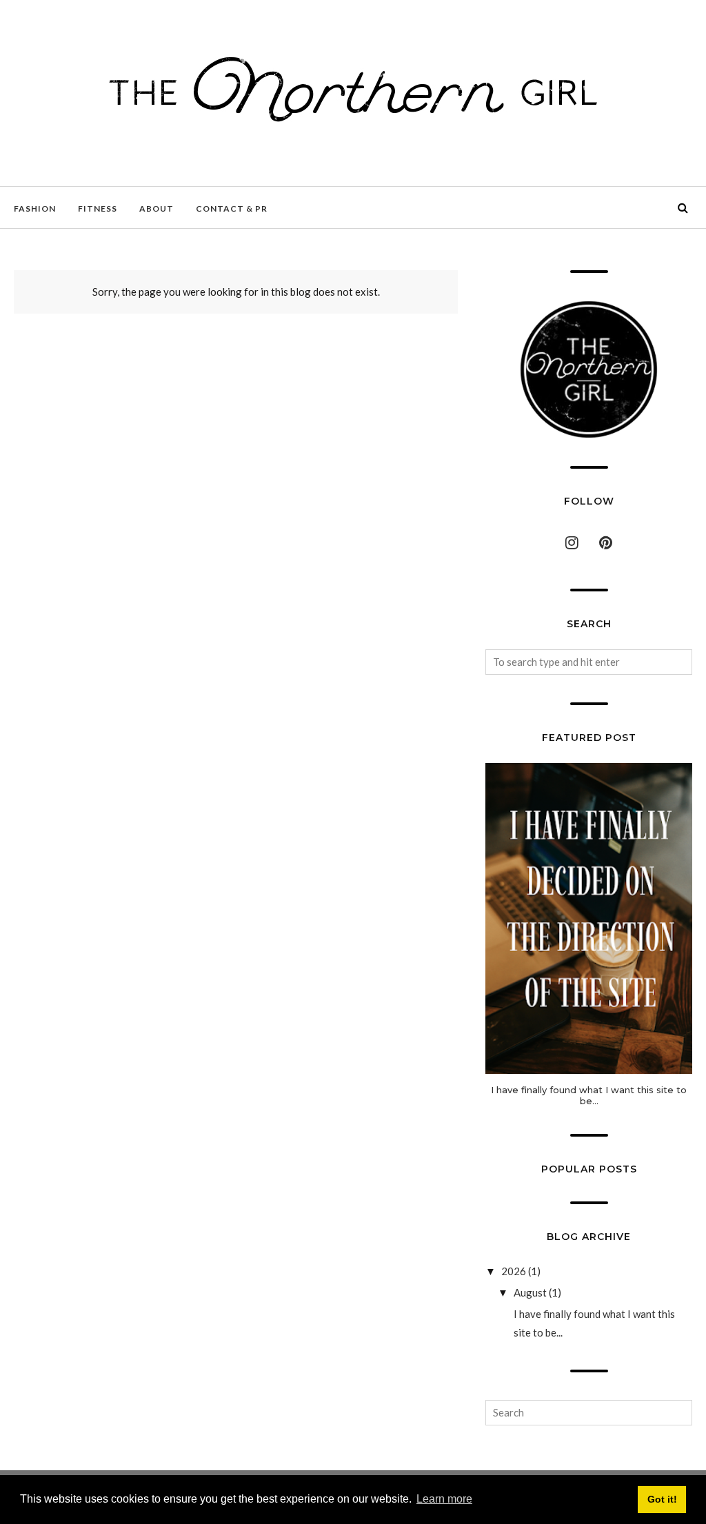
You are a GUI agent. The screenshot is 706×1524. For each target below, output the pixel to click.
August (530, 1292)
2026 (513, 1271)
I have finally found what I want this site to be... (589, 1095)
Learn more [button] (444, 1499)
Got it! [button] (662, 1499)
